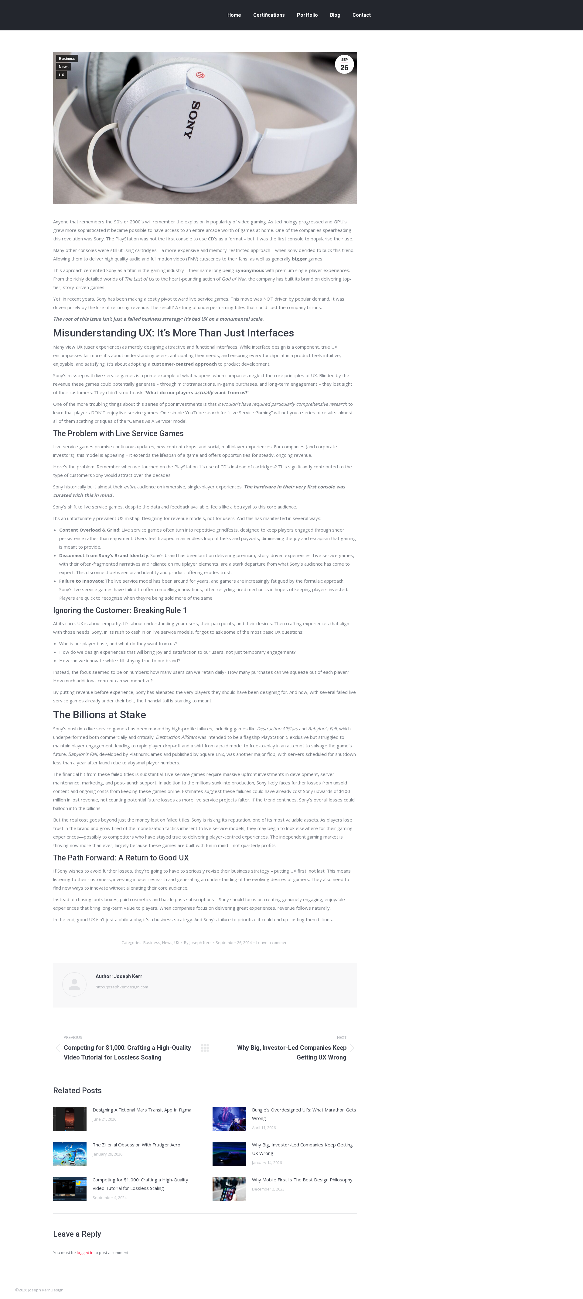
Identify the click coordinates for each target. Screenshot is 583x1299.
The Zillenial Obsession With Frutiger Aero (136, 1145)
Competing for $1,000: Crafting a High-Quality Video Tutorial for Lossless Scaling (140, 1184)
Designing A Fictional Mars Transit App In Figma (142, 1110)
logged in (85, 1252)
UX (61, 75)
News (64, 67)
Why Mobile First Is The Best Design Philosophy (302, 1180)
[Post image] (70, 1119)
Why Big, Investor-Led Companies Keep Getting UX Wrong (302, 1149)
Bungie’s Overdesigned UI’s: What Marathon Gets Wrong (304, 1114)
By (197, 942)
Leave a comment (272, 942)
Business (67, 59)
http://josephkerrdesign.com (122, 987)
